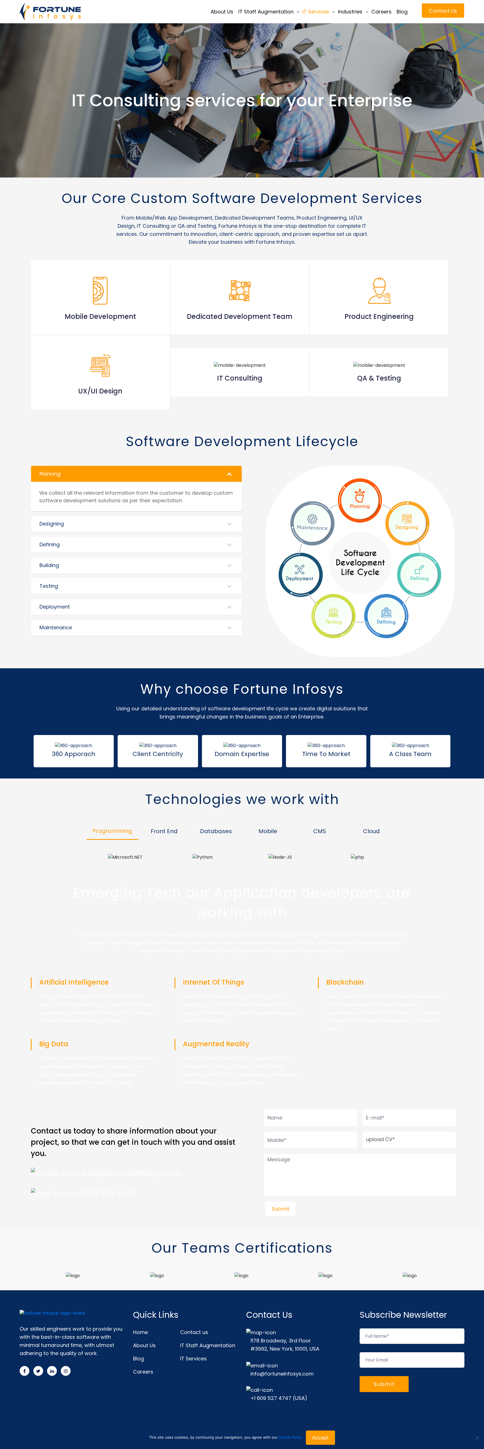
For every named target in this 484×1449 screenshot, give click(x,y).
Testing (48, 585)
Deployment (54, 606)
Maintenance (55, 627)
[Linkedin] (52, 1371)
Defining (49, 544)
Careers (381, 11)
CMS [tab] (319, 831)
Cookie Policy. (291, 1437)
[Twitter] (38, 1371)
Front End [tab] (164, 831)
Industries (350, 11)
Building (49, 565)
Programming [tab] (112, 831)
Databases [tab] (216, 831)
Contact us (194, 1332)
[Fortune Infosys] (64, 11)
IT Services (315, 11)
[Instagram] (66, 1371)
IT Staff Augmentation (266, 11)
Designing (51, 523)
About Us (222, 11)
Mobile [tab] (268, 831)
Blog (402, 11)
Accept (320, 1438)
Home (140, 1332)
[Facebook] (24, 1371)
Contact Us (443, 10)
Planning (50, 473)
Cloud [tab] (371, 831)
